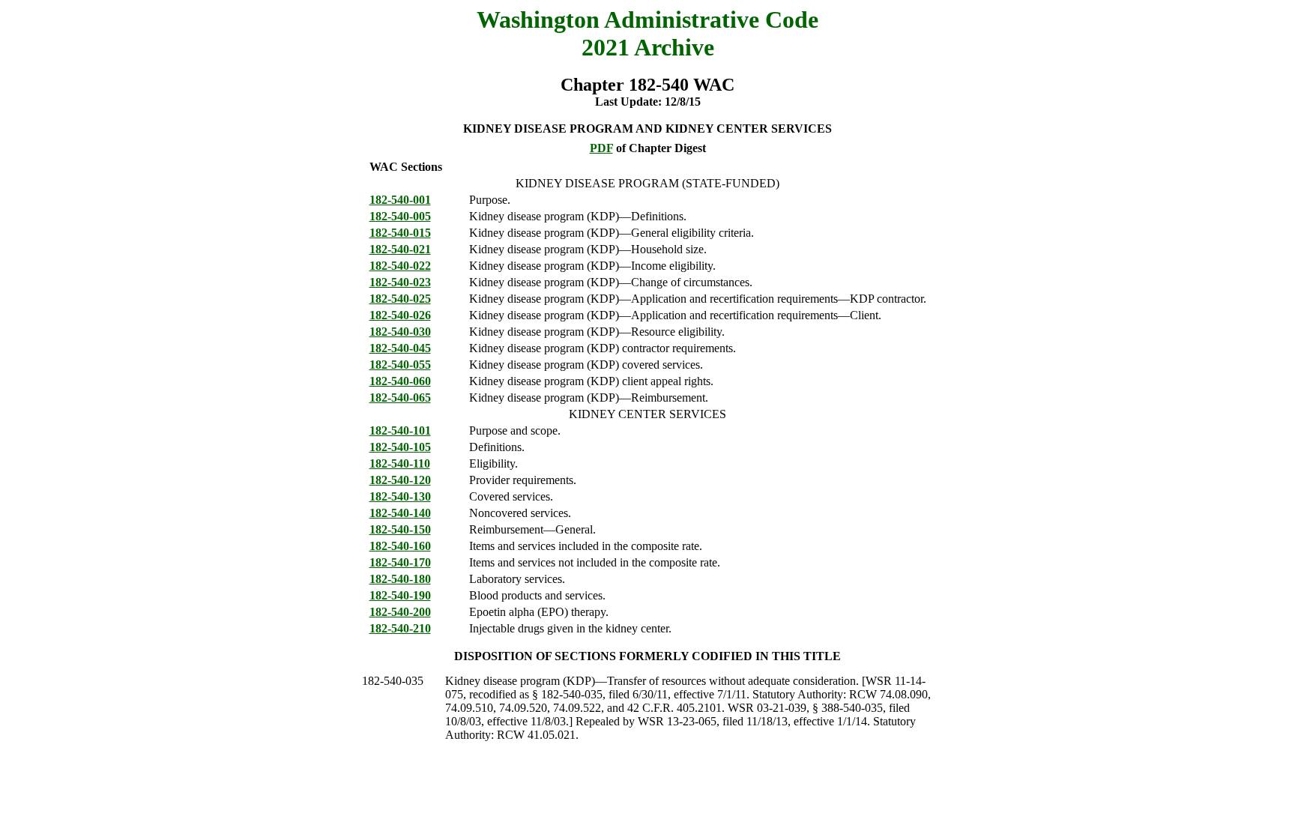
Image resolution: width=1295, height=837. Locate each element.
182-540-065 (400, 397)
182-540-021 (400, 249)
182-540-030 (400, 331)
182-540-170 (400, 562)
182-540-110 (399, 463)
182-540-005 (400, 216)
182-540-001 (400, 199)
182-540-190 (400, 595)
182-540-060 (400, 381)
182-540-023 (400, 282)
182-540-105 (400, 447)
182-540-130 (400, 496)
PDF (601, 148)
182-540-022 (400, 265)
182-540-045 (400, 348)
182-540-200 (400, 611)
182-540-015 (400, 232)
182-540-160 (400, 546)
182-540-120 (400, 480)
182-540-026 (400, 315)
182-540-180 (400, 578)
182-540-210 (400, 628)
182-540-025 (400, 298)
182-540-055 (400, 364)
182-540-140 (400, 513)
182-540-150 (400, 529)
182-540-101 (400, 430)
